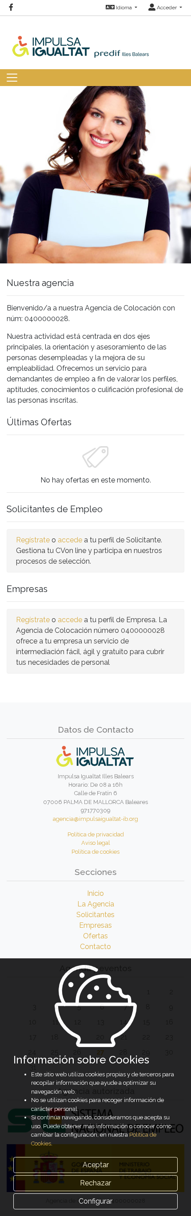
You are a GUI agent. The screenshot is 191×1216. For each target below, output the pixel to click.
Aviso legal (95, 842)
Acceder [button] (166, 7)
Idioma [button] (124, 7)
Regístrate (33, 540)
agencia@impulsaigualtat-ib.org (95, 819)
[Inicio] (95, 36)
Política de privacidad (96, 834)
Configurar (95, 1201)
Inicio (95, 893)
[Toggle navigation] (12, 77)
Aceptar (96, 1165)
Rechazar (95, 1183)
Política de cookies (95, 851)
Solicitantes (95, 914)
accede (70, 540)
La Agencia (95, 904)
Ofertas (95, 936)
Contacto (95, 946)
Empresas (95, 925)
